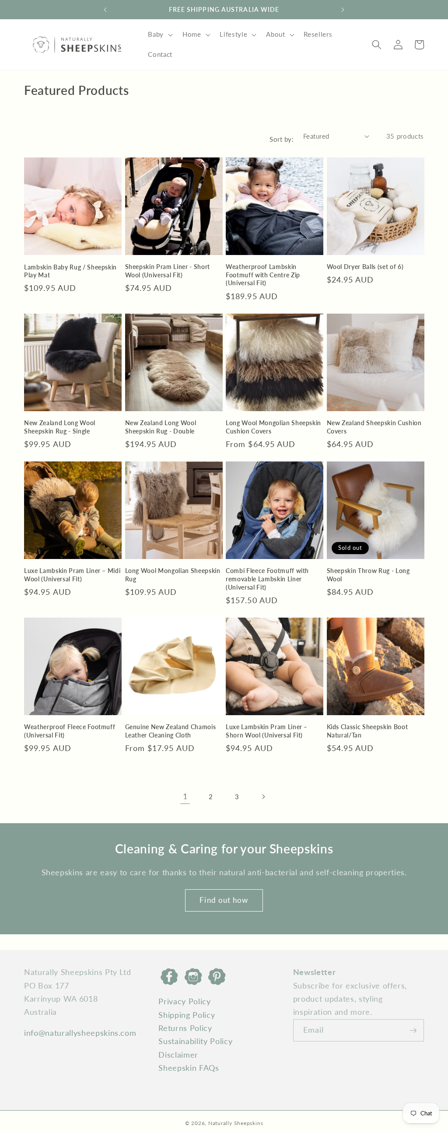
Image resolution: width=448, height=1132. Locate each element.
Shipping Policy (186, 1015)
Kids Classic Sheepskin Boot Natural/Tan (367, 731)
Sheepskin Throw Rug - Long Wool (368, 575)
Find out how (224, 900)
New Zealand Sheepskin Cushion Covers (374, 427)
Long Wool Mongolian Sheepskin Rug (172, 575)
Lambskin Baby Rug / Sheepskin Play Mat (70, 271)
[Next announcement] (343, 9)
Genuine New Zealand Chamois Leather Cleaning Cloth (170, 731)
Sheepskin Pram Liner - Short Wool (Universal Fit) (167, 271)
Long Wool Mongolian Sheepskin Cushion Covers (273, 427)
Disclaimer (178, 1054)
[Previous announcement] (105, 9)
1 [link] (185, 796)
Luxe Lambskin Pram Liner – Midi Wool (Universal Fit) (72, 575)
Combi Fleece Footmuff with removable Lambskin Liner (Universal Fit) (267, 578)
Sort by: (282, 139)
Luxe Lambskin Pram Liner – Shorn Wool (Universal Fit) (267, 731)
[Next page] (262, 796)
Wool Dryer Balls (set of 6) (365, 266)
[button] (159, 34)
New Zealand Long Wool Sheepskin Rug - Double (160, 427)
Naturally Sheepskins (235, 1123)
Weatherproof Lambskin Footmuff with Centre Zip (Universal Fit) (263, 274)
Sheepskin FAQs (188, 1068)
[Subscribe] (413, 1030)
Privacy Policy (184, 1001)
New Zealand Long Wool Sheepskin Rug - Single (59, 427)
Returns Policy (185, 1028)
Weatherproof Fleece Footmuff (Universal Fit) (69, 731)
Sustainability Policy (195, 1041)
